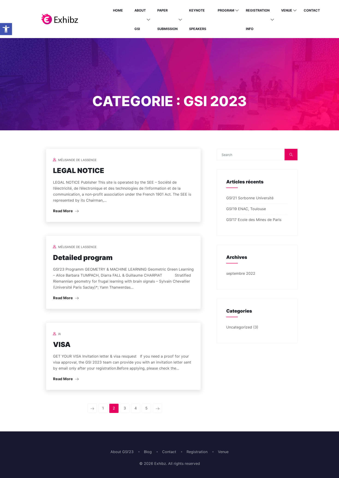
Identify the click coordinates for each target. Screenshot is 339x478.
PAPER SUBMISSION (167, 19)
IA (59, 334)
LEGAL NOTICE (78, 170)
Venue (286, 10)
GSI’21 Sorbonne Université (250, 198)
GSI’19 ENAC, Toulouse (246, 208)
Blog (148, 451)
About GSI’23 (122, 451)
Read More (63, 211)
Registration (197, 451)
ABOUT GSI (140, 19)
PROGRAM (226, 10)
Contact (312, 10)
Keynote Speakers (197, 19)
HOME (118, 10)
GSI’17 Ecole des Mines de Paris (253, 219)
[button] (6, 29)
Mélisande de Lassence (77, 160)
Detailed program (83, 257)
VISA (62, 344)
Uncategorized (239, 327)
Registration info (258, 19)
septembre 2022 (240, 273)
